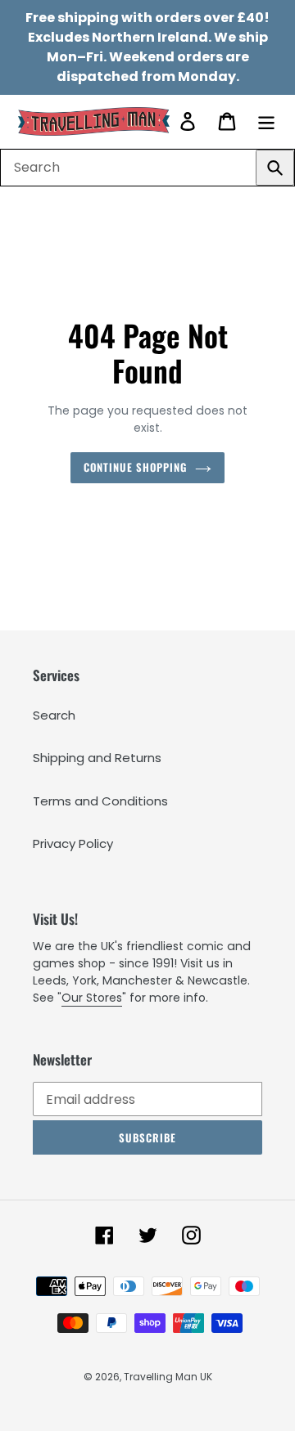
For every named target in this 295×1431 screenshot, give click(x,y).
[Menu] (266, 121)
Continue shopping (136, 467)
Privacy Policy (73, 843)
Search (54, 715)
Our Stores (91, 997)
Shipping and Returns (97, 757)
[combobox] (147, 168)
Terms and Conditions (100, 801)
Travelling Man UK (168, 1377)
